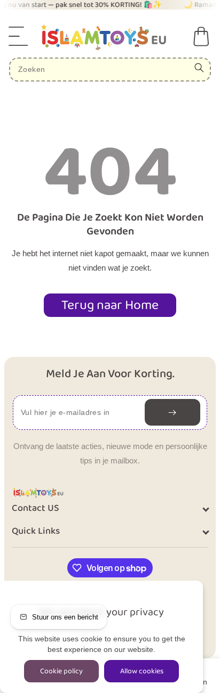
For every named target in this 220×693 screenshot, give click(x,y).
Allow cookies (141, 671)
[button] (18, 36)
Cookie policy (61, 671)
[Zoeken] (199, 67)
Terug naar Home (110, 305)
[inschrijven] (172, 412)
